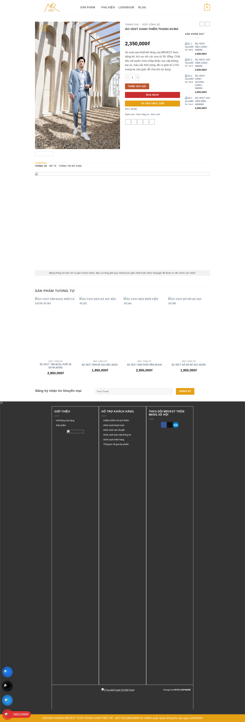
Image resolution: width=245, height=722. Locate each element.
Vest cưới (155, 114)
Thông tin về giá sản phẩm (116, 444)
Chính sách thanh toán (113, 425)
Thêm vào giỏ (137, 86)
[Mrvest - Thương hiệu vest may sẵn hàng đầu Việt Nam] (51, 7)
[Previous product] (207, 24)
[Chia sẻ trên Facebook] (128, 122)
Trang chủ (132, 24)
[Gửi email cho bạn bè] (140, 122)
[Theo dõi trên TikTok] (169, 425)
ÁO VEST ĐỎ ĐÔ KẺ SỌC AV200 (189, 364)
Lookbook (126, 7)
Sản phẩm (87, 7)
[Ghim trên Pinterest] (146, 122)
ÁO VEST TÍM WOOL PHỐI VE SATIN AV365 (56, 366)
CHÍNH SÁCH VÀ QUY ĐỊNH (116, 420)
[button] (207, 7)
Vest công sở (151, 24)
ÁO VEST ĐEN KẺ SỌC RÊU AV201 (100, 364)
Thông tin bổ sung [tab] (70, 166)
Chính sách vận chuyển (114, 430)
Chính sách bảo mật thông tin (117, 435)
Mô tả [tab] (52, 166)
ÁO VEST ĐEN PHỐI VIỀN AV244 (144, 364)
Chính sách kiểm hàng (113, 439)
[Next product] (202, 24)
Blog (142, 7)
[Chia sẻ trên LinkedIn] (152, 122)
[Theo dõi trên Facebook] (163, 425)
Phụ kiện (108, 7)
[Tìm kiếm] (74, 7)
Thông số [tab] (41, 166)
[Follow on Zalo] (175, 425)
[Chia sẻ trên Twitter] (134, 122)
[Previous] (41, 85)
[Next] (114, 85)
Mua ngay (152, 94)
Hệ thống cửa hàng (65, 420)
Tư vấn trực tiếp (152, 103)
